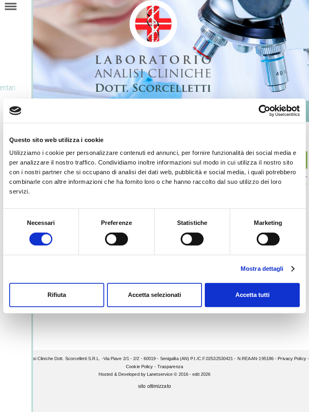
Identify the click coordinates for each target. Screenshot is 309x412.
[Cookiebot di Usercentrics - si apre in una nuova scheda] (264, 111)
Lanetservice (160, 374)
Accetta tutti (252, 294)
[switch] (116, 239)
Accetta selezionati (154, 294)
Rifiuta (56, 294)
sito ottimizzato (154, 386)
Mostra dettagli (262, 268)
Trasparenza (170, 366)
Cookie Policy (139, 366)
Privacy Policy (292, 358)
